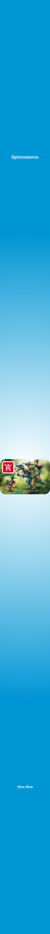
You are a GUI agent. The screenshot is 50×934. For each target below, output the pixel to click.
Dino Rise (25, 787)
